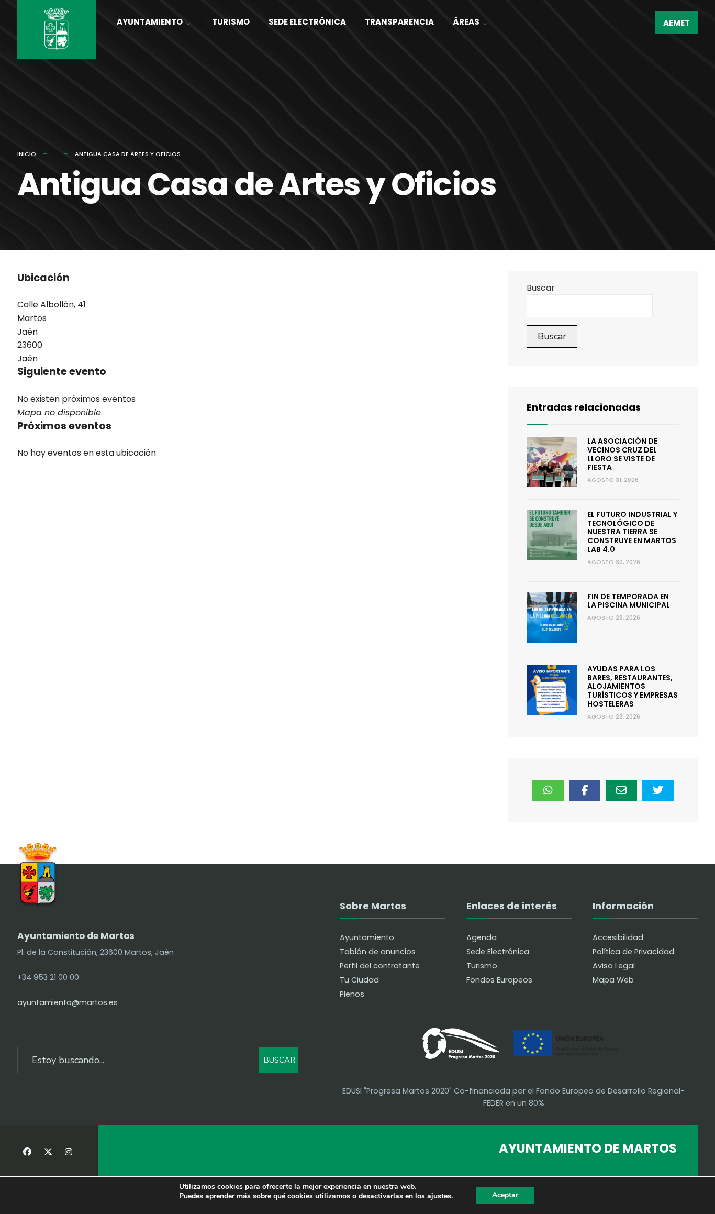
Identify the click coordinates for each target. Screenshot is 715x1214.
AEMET (676, 22)
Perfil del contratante (380, 966)
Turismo (231, 21)
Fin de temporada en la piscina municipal (628, 601)
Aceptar (505, 1195)
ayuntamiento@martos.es (67, 1002)
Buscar (541, 288)
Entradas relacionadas (584, 407)
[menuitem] (159, 20)
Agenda (481, 937)
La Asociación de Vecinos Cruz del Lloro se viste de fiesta (622, 454)
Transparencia (399, 21)
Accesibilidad (618, 937)
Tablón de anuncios (378, 951)
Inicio (26, 154)
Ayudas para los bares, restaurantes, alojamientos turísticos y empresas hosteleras (632, 686)
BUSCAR (279, 1060)
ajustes (439, 1196)
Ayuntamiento (150, 21)
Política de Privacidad (633, 951)
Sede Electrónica (307, 21)
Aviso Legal (614, 966)
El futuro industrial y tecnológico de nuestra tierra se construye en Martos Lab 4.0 (632, 532)
